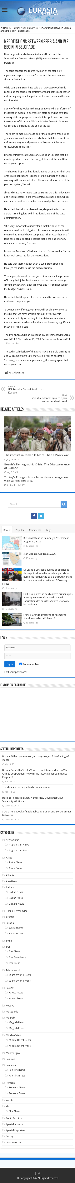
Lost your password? (16, 672)
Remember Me (30, 664)
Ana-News (11, 881)
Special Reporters (15, 1130)
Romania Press (17, 1093)
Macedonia (12, 1011)
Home (6, 27)
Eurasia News (16, 927)
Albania (10, 875)
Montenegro (13, 1053)
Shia (8, 1106)
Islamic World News (20, 974)
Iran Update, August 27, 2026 (39, 553)
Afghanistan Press (19, 850)
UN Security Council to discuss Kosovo (26, 389)
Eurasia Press (16, 933)
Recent (7, 530)
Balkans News (16, 903)
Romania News (17, 1087)
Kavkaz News (16, 992)
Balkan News (29, 27)
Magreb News (16, 1022)
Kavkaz (9, 987)
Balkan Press (16, 897)
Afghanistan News (19, 844)
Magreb (10, 1017)
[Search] (64, 504)
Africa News (15, 862)
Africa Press (15, 868)
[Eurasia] (37, 10)
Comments (35, 530)
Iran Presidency (17, 957)
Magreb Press (16, 1028)
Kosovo (10, 1005)
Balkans (16, 27)
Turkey (9, 1136)
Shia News (14, 1111)
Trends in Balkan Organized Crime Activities (26, 787)
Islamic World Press (20, 980)
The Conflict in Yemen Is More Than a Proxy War (36, 455)
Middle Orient (13, 1035)
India (9, 940)
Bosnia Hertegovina (17, 910)
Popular (20, 530)
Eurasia (10, 923)
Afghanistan (12, 840)
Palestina (11, 1065)
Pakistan (10, 1059)
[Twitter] (41, 516)
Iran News (14, 951)
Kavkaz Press (16, 998)
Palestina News (17, 1069)
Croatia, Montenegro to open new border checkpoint (49, 398)
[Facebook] (34, 516)
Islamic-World (14, 970)
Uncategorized (14, 1142)
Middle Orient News (20, 1040)
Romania (11, 1082)
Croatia (10, 916)
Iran (8, 946)
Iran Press (14, 963)
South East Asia (14, 1118)
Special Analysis (14, 1124)
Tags (48, 530)
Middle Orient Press (20, 1045)
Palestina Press (17, 1075)
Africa (9, 857)
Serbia (9, 1100)
